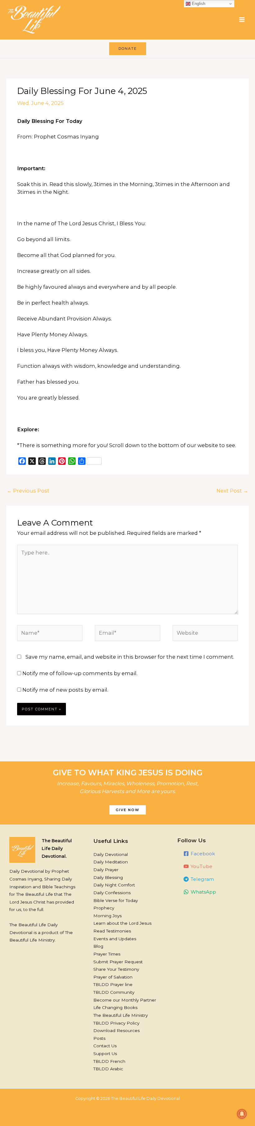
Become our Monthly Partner (124, 1000)
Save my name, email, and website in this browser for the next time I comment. (130, 657)
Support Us (105, 1053)
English (198, 3)
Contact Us (105, 1045)
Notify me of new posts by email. (65, 690)
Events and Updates (114, 938)
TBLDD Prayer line (112, 984)
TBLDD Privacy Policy (116, 1023)
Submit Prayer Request (118, 961)
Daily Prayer (105, 869)
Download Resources (116, 1030)
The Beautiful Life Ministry (120, 1015)
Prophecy (103, 907)
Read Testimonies (112, 930)
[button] (127, 48)
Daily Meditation (110, 861)
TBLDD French (109, 1061)
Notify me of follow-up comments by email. (79, 673)
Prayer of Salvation (112, 976)
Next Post (232, 491)
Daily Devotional (110, 854)
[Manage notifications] (242, 1114)
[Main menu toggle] (242, 20)
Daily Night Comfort (114, 884)
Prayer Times (106, 953)
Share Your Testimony (116, 969)
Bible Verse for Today (115, 900)
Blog (98, 946)
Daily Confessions (112, 892)
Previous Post (28, 491)
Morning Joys (107, 915)
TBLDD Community (113, 992)
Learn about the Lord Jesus (122, 923)
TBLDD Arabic (108, 1068)
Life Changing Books (115, 1007)
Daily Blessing (108, 877)
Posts (99, 1038)
